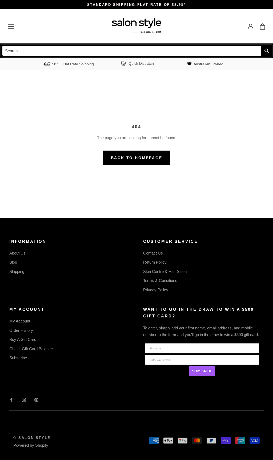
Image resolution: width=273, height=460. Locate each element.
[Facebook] (11, 399)
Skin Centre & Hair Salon (165, 271)
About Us (17, 253)
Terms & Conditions (160, 280)
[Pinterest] (36, 399)
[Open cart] (262, 26)
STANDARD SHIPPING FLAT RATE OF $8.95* (136, 5)
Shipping (16, 271)
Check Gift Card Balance (31, 348)
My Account (19, 321)
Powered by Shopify (30, 445)
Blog (13, 262)
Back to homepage (136, 158)
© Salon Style (32, 438)
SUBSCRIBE (202, 371)
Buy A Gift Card (22, 339)
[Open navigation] (11, 26)
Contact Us (153, 253)
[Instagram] (24, 399)
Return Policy (155, 262)
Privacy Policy (155, 290)
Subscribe (18, 358)
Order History (21, 330)
